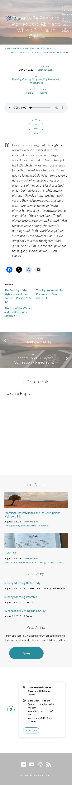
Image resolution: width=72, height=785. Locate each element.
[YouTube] (31, 764)
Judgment (37, 79)
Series (23, 52)
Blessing (29, 48)
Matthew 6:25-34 (38, 342)
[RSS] (48, 764)
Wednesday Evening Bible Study (25, 610)
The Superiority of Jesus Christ (20, 525)
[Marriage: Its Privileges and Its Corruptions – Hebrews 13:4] (36, 505)
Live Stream (66, 30)
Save (36, 128)
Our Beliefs (66, 20)
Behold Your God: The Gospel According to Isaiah (29, 562)
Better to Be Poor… (46, 48)
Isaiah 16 (10, 553)
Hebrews (43, 525)
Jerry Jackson (45, 69)
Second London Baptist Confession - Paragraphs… (34, 360)
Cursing (26, 79)
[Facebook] (23, 764)
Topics (12, 52)
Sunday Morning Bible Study (22, 583)
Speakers (47, 52)
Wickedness (36, 82)
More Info (31, 730)
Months (61, 52)
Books (34, 52)
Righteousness (51, 79)
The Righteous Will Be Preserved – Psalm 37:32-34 (49, 294)
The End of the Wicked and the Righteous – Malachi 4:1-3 (18, 312)
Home (65, 7)
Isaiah (60, 562)
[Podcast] (40, 764)
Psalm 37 (30, 92)
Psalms (43, 92)
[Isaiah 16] (36, 546)
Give (65, 25)
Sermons (17, 48)
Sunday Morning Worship (20, 597)
